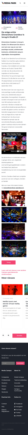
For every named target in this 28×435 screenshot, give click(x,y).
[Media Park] (9, 3)
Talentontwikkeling (20, 380)
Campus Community (18, 389)
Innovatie (17, 383)
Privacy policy (11, 423)
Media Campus (19, 377)
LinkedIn (18, 415)
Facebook (19, 403)
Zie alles (19, 335)
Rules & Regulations (5, 410)
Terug (8, 262)
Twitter (18, 412)
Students (4, 383)
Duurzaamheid (19, 386)
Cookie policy (4, 423)
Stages (4, 389)
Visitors (4, 386)
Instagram (19, 406)
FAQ (3, 406)
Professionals (6, 380)
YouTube (19, 409)
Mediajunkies (10, 429)
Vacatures (5, 392)
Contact (4, 403)
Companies (5, 377)
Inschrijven (20, 363)
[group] (12, 306)
